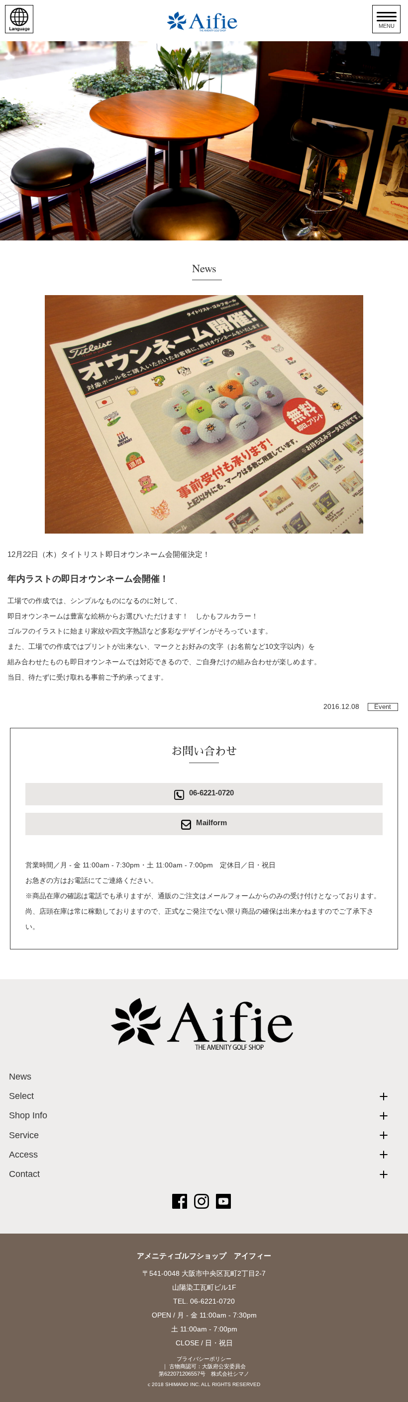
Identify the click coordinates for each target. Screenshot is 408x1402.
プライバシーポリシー (204, 1359)
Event (382, 706)
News (20, 1077)
